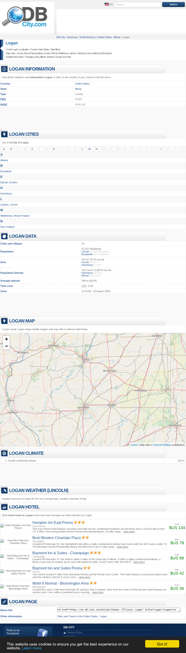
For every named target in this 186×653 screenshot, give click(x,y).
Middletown (63, 53)
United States (82, 83)
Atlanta (40, 53)
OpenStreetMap (162, 444)
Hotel (68, 57)
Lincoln (20, 53)
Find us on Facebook (13, 632)
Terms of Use (74, 632)
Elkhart (54, 53)
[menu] (108, 4)
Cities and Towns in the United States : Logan (82, 616)
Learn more (31, 648)
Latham (72, 53)
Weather (50, 57)
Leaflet (134, 444)
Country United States (39, 49)
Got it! (162, 644)
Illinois (78, 88)
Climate (58, 57)
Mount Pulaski (30, 53)
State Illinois (55, 49)
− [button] (6, 346)
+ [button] (6, 339)
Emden (47, 53)
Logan (12, 43)
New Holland (92, 53)
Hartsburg (81, 53)
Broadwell (107, 53)
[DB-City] (24, 27)
